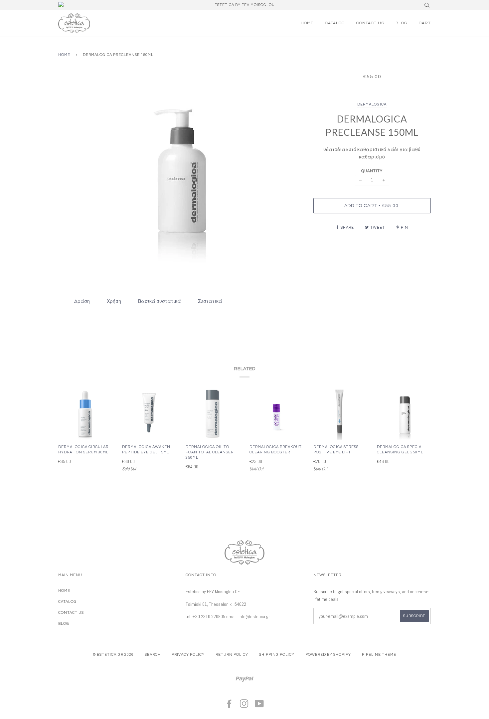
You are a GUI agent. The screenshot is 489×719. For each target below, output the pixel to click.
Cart (425, 23)
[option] (180, 173)
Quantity (372, 171)
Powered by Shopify (328, 654)
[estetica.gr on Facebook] (229, 706)
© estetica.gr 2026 (113, 654)
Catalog (335, 23)
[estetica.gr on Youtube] (259, 706)
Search (153, 654)
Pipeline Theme (379, 654)
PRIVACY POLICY (188, 654)
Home (307, 23)
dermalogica (372, 104)
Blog (402, 23)
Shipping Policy (276, 654)
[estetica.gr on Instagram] (244, 706)
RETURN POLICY (232, 654)
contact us (370, 23)
